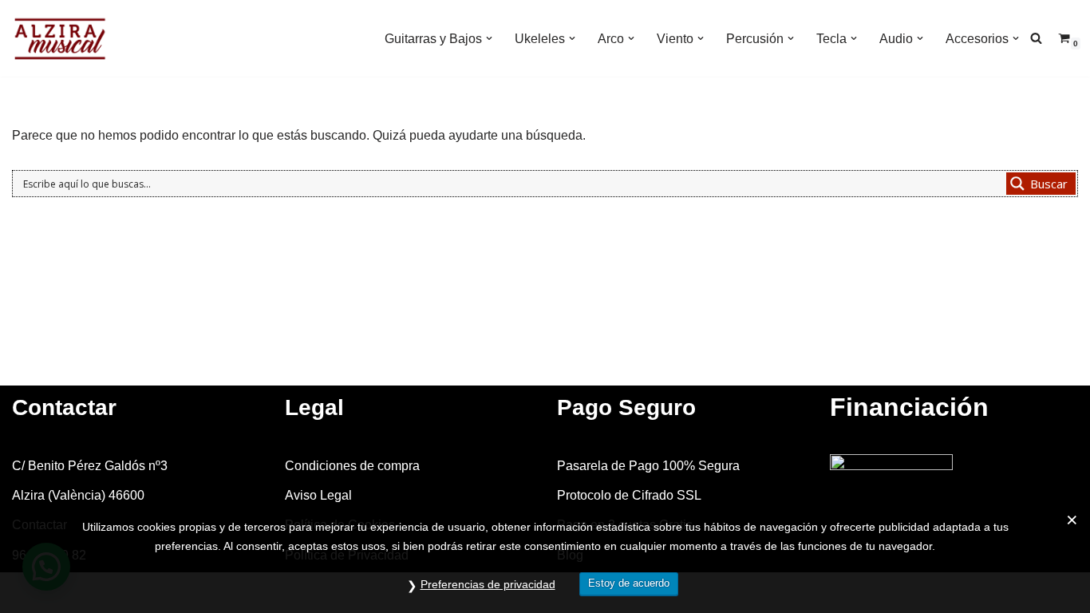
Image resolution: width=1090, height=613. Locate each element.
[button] (489, 38)
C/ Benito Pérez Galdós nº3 (90, 466)
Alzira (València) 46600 (78, 495)
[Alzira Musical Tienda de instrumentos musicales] (60, 38)
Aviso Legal (318, 495)
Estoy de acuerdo (628, 583)
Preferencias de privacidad (488, 584)
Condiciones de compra (352, 466)
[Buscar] (1036, 38)
